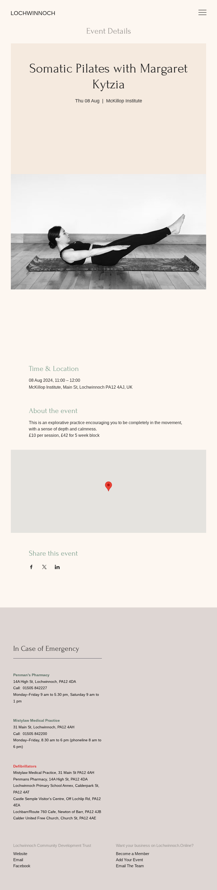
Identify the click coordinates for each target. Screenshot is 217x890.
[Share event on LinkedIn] (57, 567)
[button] (202, 12)
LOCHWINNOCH (33, 13)
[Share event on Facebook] (31, 567)
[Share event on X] (44, 567)
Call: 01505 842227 (30, 688)
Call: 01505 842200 (30, 734)
